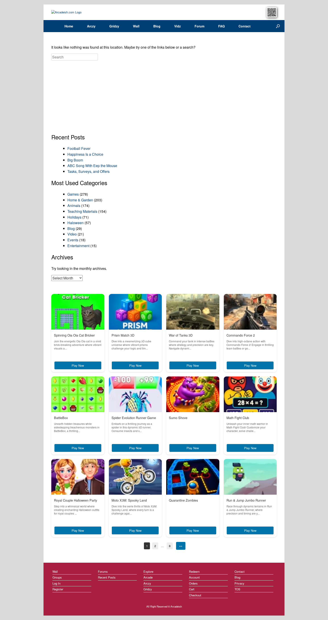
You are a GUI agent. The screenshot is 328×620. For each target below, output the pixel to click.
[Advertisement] (164, 97)
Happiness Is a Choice (85, 154)
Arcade (148, 577)
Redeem (194, 571)
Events (72, 239)
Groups (57, 577)
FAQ (221, 26)
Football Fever (78, 148)
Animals (73, 205)
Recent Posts (107, 577)
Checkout (195, 595)
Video (72, 234)
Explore (148, 571)
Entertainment (78, 245)
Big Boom (75, 160)
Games (73, 194)
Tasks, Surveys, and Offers (88, 171)
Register (57, 589)
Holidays (74, 217)
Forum (199, 26)
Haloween (75, 222)
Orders (193, 583)
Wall (136, 26)
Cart (191, 589)
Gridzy (114, 26)
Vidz (177, 26)
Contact (245, 26)
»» (180, 546)
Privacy (239, 583)
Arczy (91, 26)
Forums (103, 571)
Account (194, 577)
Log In (56, 583)
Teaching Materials (82, 211)
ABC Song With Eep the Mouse (92, 165)
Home (68, 26)
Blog (156, 26)
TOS (237, 589)
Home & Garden (80, 200)
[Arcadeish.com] (66, 12)
